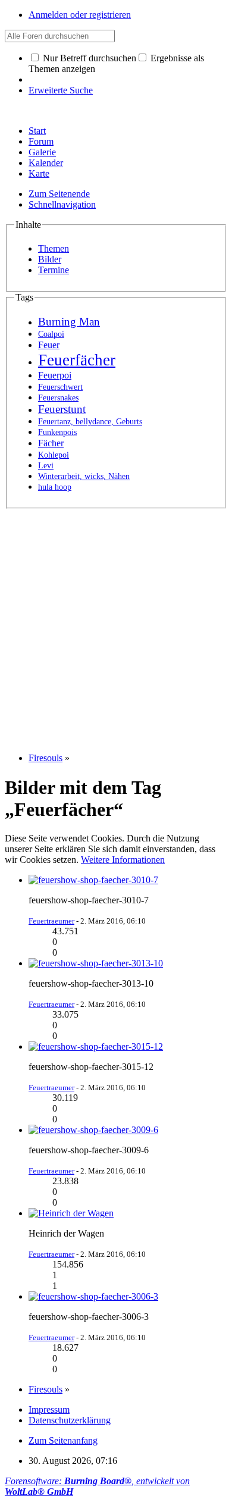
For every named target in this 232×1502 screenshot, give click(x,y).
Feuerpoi (54, 375)
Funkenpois (57, 432)
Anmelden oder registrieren (80, 15)
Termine (53, 270)
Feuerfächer (76, 360)
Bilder (49, 259)
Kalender (46, 163)
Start (37, 131)
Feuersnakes (58, 397)
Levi (46, 465)
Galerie (42, 152)
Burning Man (69, 321)
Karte (39, 173)
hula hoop (54, 487)
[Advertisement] (116, 625)
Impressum (49, 1409)
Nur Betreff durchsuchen (88, 58)
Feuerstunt (62, 409)
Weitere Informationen (123, 860)
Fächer (51, 443)
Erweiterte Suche (61, 90)
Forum (41, 141)
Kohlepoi (53, 454)
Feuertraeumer (51, 920)
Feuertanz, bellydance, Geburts (90, 421)
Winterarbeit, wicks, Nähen (84, 476)
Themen (53, 248)
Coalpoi (51, 334)
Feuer (48, 345)
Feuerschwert (60, 387)
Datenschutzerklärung (70, 1420)
